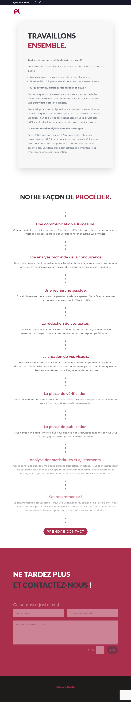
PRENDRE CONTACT (65, 531)
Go (112, 650)
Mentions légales (65, 687)
